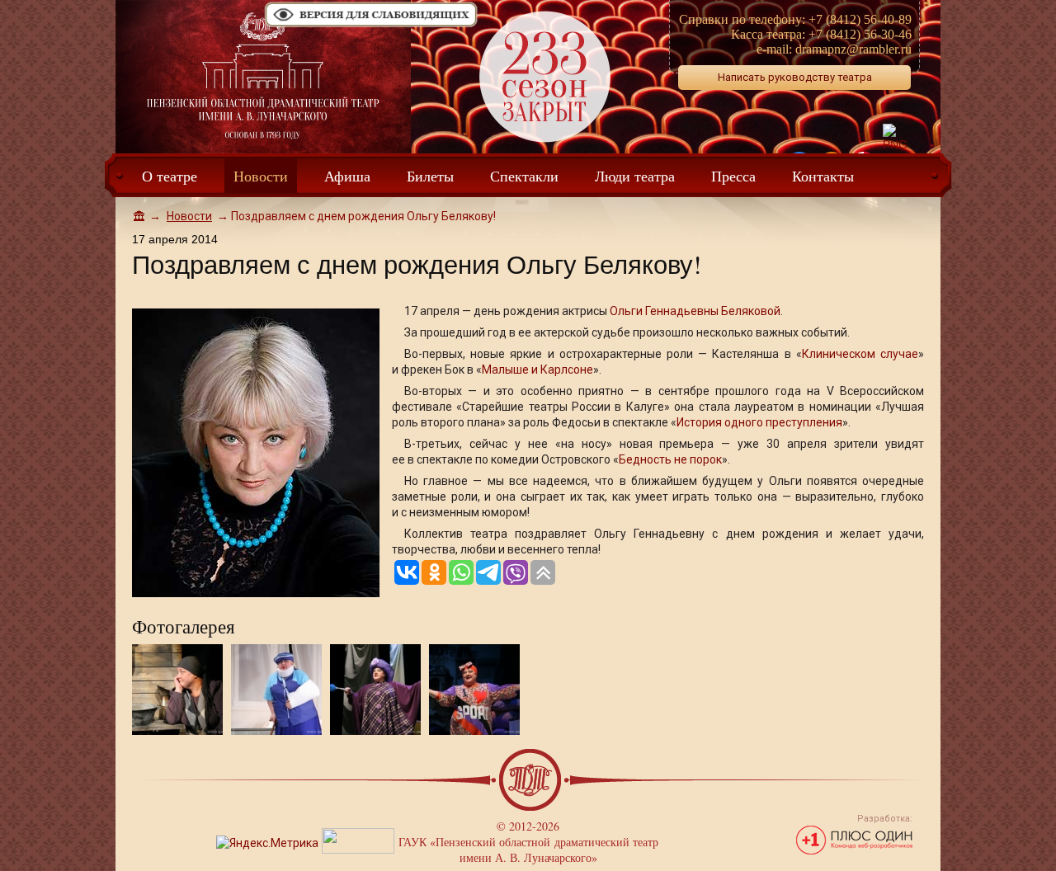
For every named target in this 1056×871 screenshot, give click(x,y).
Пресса (733, 176)
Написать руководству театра (795, 77)
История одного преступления (759, 422)
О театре (169, 176)
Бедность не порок (670, 459)
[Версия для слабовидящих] (371, 25)
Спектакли (524, 176)
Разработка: (884, 818)
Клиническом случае (860, 353)
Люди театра (635, 176)
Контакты (823, 176)
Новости (260, 176)
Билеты (430, 176)
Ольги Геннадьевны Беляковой (695, 311)
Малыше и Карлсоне (537, 369)
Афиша (347, 176)
